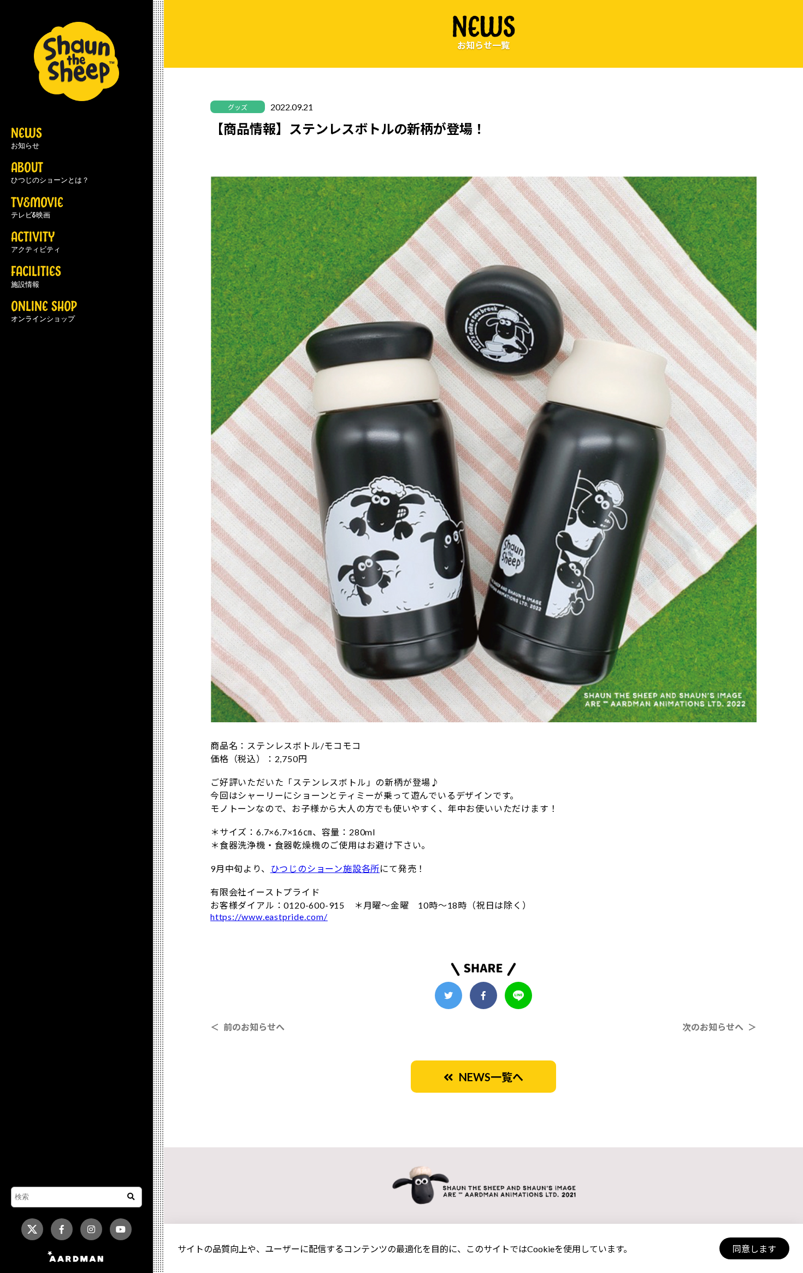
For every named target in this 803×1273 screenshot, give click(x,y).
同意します (754, 1248)
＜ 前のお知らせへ (247, 1027)
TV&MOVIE (37, 208)
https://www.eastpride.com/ (269, 916)
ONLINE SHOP (44, 312)
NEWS (26, 138)
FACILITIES (36, 277)
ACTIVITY (36, 242)
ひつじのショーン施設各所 (325, 868)
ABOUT (50, 173)
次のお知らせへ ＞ (719, 1027)
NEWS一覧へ (488, 1076)
